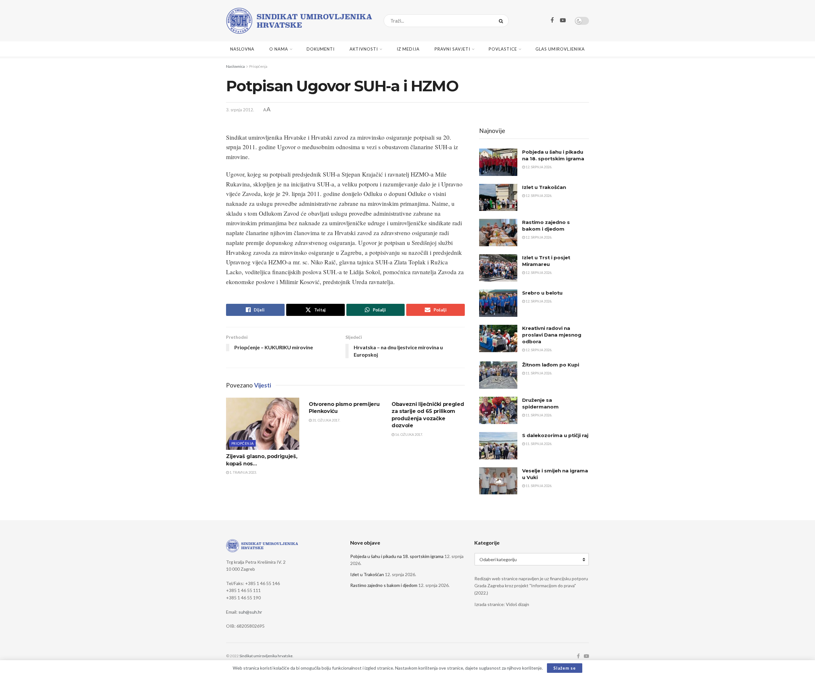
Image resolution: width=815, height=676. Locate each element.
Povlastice (503, 49)
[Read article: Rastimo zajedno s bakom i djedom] (498, 232)
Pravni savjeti (452, 49)
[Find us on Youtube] (563, 20)
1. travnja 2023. (243, 472)
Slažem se (564, 668)
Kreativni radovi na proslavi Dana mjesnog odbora (551, 335)
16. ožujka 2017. (408, 434)
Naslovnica (235, 66)
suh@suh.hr (250, 612)
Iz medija (408, 49)
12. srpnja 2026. (538, 167)
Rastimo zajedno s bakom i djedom (383, 585)
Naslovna (242, 49)
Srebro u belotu (542, 293)
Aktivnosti (364, 49)
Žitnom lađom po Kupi (550, 365)
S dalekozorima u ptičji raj (555, 435)
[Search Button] (502, 20)
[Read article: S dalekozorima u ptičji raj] (498, 445)
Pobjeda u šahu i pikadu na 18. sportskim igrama (396, 556)
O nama (278, 49)
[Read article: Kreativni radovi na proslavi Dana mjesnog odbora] (498, 338)
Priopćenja (258, 66)
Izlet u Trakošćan (544, 187)
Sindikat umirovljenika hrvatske (266, 655)
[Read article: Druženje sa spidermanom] (498, 410)
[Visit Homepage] (299, 21)
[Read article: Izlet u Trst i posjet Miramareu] (498, 268)
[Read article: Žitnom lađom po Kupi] (498, 375)
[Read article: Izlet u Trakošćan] (498, 197)
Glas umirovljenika (560, 49)
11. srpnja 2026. (538, 373)
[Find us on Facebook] (552, 20)
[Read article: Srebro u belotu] (498, 303)
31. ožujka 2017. (326, 420)
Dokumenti (321, 49)
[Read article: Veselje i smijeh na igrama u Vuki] (498, 481)
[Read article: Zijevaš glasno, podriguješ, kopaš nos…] (262, 424)
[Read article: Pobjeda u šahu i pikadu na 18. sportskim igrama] (498, 162)
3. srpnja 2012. (240, 109)
